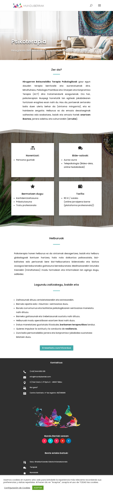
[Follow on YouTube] (62, 440)
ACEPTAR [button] (38, 487)
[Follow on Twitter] (50, 440)
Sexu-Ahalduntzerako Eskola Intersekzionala (48, 462)
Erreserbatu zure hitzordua (56, 347)
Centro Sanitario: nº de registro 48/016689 (47, 393)
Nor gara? (34, 387)
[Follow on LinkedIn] (68, 440)
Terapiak (33, 467)
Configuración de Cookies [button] (17, 488)
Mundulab (34, 472)
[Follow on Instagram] (56, 440)
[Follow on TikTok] (44, 440)
